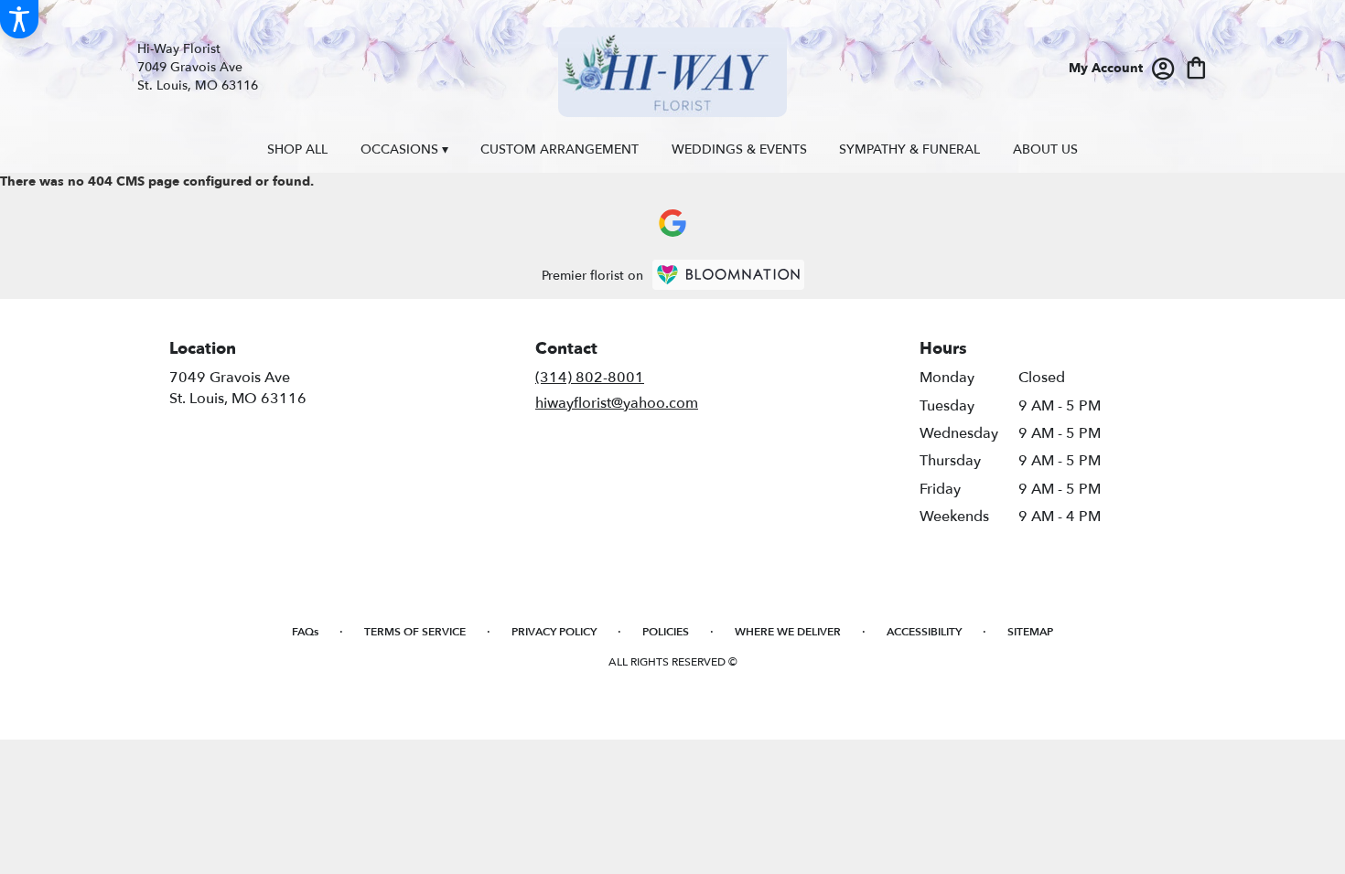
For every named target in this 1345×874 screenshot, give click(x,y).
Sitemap (1030, 631)
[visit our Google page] (672, 223)
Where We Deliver (788, 631)
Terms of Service (415, 631)
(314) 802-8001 (589, 378)
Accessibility (924, 631)
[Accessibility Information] (19, 19)
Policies (665, 631)
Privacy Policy (554, 631)
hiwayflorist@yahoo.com (616, 403)
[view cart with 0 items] (1196, 66)
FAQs (305, 631)
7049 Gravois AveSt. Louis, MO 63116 (238, 388)
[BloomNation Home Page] (728, 275)
